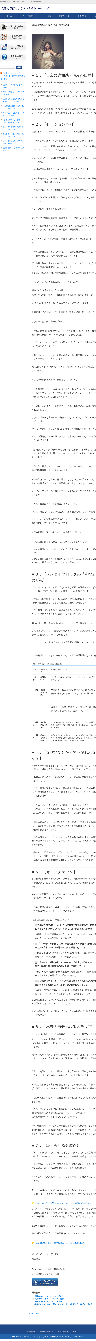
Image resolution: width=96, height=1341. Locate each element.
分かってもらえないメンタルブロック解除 (13, 142)
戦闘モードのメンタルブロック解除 (13, 86)
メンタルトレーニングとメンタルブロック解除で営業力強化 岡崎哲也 (12, 76)
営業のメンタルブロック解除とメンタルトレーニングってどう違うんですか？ (63, 1304)
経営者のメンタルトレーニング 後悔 (48, 1301)
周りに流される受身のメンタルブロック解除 (13, 114)
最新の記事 (82, 16)
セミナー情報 (46, 16)
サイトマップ (78, 1332)
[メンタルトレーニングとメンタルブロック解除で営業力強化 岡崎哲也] (25, 9)
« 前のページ (34, 1313)
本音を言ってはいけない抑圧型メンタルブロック (13, 135)
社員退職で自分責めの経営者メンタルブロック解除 (13, 100)
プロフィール (64, 16)
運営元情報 (31, 1332)
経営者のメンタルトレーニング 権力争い (50, 1299)
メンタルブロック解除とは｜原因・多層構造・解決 (13, 121)
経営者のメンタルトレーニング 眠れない (50, 1296)
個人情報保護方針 (46, 1332)
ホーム (9, 16)
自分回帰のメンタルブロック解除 (13, 149)
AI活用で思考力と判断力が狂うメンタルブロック (13, 107)
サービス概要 (27, 16)
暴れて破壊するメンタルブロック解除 (13, 93)
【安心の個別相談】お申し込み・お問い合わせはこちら (61, 1243)
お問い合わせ (63, 1332)
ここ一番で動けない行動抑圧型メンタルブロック (13, 128)
